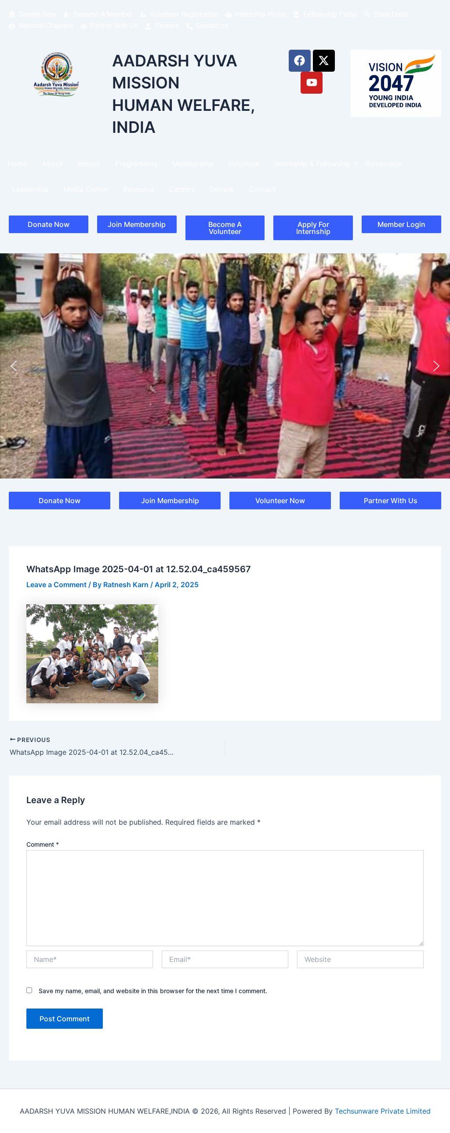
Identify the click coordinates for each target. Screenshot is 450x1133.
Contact (262, 189)
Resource (138, 189)
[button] (14, 366)
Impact (88, 163)
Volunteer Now (280, 500)
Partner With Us (390, 500)
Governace (384, 163)
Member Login (401, 224)
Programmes (136, 163)
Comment (42, 844)
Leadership (30, 189)
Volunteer (244, 163)
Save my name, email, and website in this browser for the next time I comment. (153, 990)
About (52, 163)
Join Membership (137, 224)
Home (17, 163)
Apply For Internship (313, 228)
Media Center (85, 189)
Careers (182, 189)
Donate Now (48, 224)
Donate (222, 189)
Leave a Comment (56, 584)
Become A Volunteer (225, 228)
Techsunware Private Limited (383, 1111)
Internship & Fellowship (313, 163)
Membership (192, 163)
